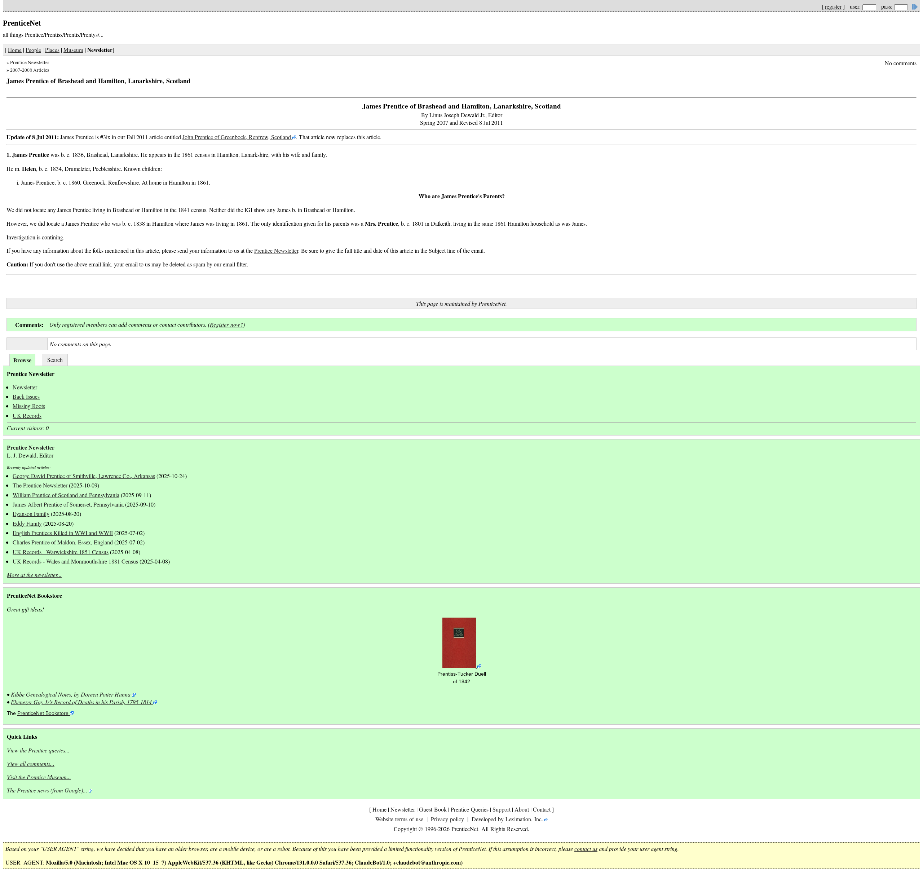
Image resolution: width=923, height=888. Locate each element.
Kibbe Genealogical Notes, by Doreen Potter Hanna (71, 694)
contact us (585, 848)
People (33, 49)
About (522, 809)
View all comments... (30, 763)
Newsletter (25, 387)
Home (15, 49)
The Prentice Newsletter (40, 485)
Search (55, 359)
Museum (73, 49)
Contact (542, 809)
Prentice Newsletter (29, 62)
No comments (901, 63)
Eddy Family (27, 523)
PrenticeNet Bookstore (43, 713)
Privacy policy (447, 819)
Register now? (226, 324)
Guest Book (433, 809)
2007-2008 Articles (29, 70)
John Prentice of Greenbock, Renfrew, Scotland (237, 137)
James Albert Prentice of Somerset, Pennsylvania (68, 504)
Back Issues (26, 396)
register (833, 6)
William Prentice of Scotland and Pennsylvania (66, 495)
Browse (22, 360)
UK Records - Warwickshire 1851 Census (61, 552)
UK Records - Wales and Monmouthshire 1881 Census (75, 561)
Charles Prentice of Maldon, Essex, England (63, 542)
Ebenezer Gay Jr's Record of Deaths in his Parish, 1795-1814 (81, 702)
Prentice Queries (470, 809)
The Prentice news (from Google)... (47, 790)
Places (52, 49)
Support (502, 809)
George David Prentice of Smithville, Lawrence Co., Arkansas (84, 476)
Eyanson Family (31, 513)
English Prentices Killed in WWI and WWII (63, 532)
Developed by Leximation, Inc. (507, 819)
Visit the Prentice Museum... (39, 777)
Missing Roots (29, 406)
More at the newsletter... (34, 574)
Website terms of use (399, 819)
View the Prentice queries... (38, 750)
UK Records (27, 415)
